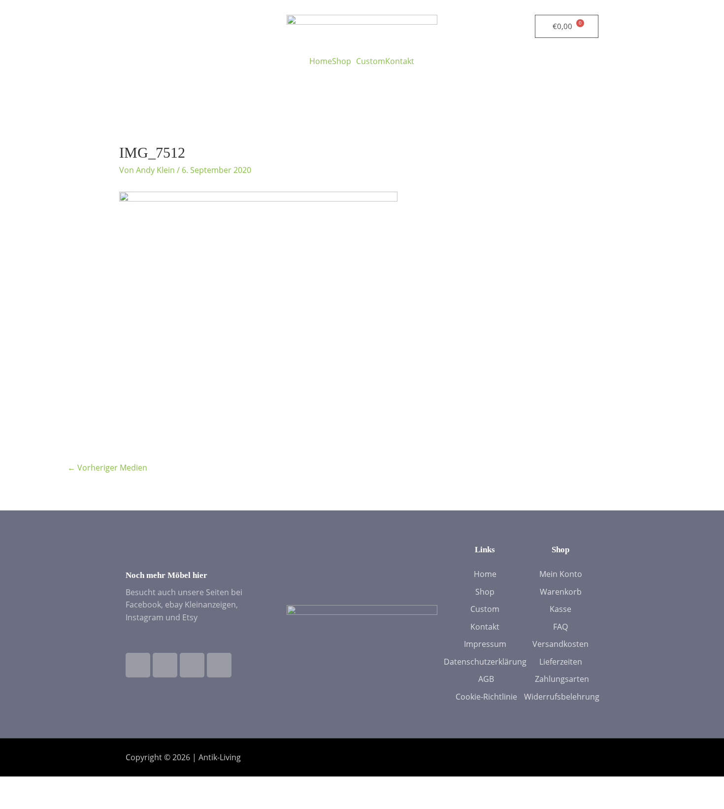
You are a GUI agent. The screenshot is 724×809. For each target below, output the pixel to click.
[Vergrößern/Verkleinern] (17, 785)
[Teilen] (90, 785)
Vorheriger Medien (107, 467)
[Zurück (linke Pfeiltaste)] (17, 801)
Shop (341, 61)
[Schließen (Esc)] (126, 785)
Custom (370, 61)
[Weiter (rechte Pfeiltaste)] (53, 801)
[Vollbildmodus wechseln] (53, 785)
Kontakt (399, 61)
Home (320, 61)
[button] (344, 61)
